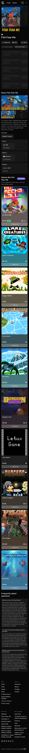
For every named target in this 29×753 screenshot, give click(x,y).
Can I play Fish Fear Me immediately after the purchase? (13, 630)
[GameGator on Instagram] (2, 741)
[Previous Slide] (4, 102)
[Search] (22, 2)
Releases (4, 164)
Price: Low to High (20, 46)
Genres (4, 141)
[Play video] (14, 102)
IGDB (21, 749)
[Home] (2, 2)
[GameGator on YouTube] (6, 741)
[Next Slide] (25, 102)
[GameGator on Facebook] (4, 741)
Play (15, 42)
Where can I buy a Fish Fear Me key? (11, 600)
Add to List (7, 42)
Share (25, 42)
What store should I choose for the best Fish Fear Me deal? (13, 651)
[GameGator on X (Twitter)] (8, 741)
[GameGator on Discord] (10, 741)
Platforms (4, 152)
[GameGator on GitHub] (13, 741)
